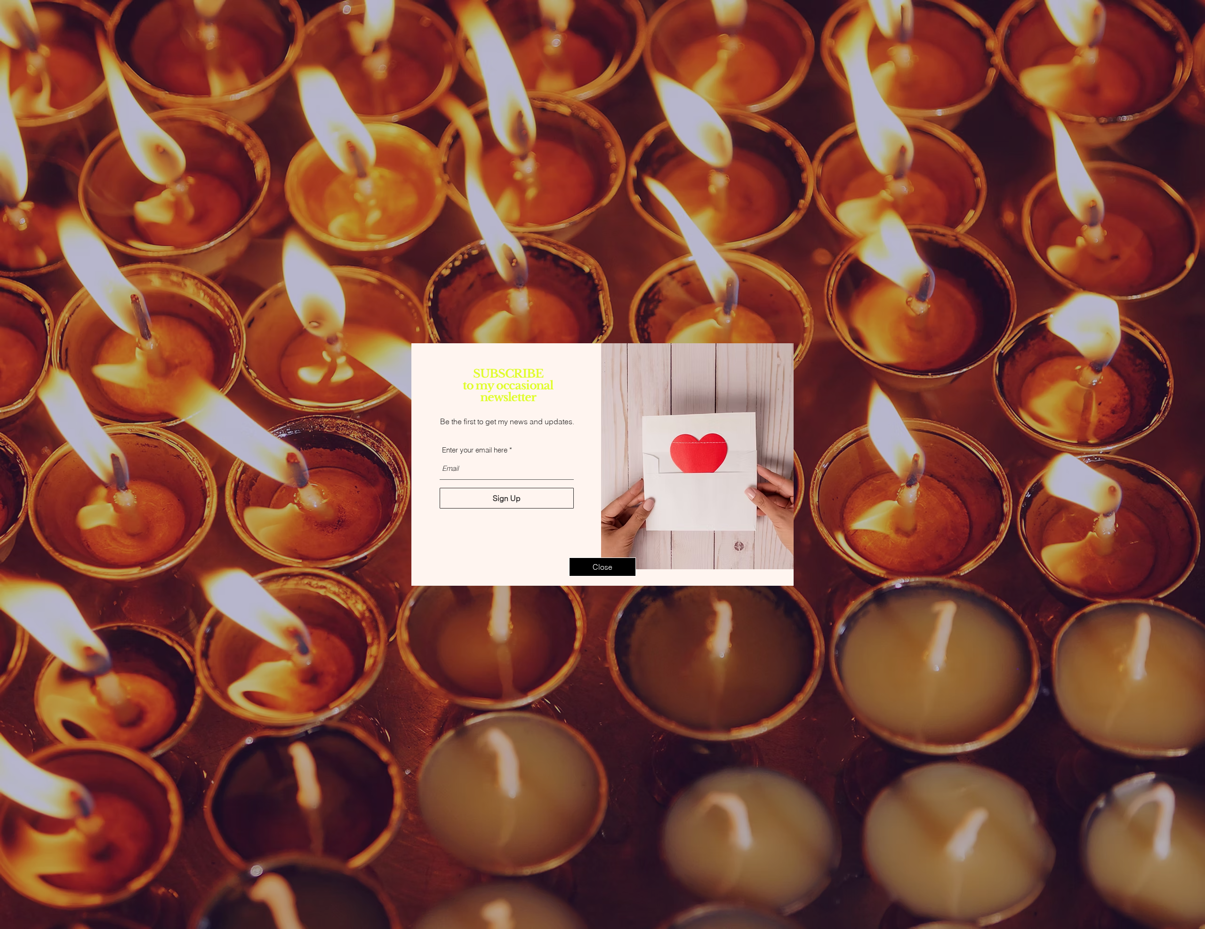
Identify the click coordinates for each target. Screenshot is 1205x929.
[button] (602, 566)
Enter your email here (474, 449)
